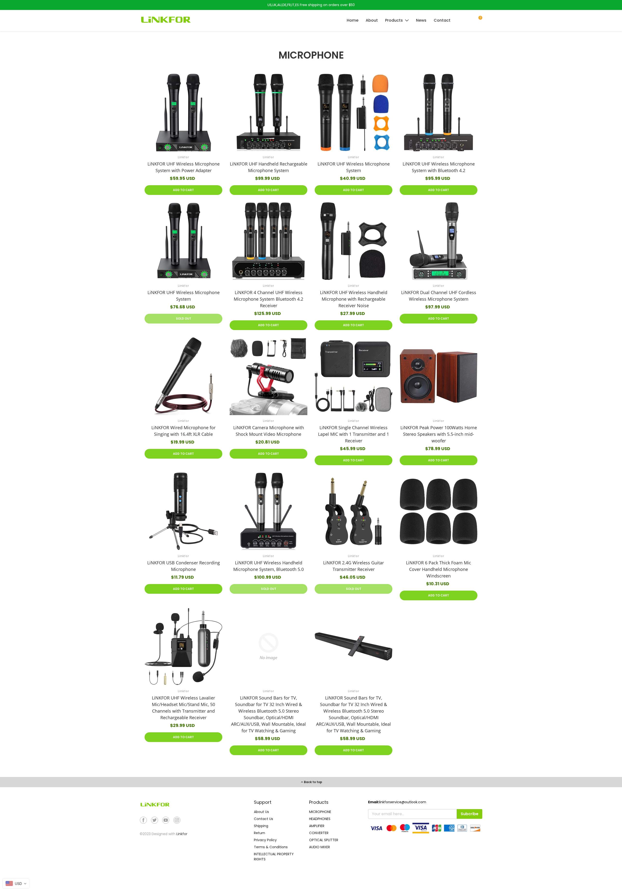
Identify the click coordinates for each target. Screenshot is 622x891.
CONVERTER (318, 832)
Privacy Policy (265, 840)
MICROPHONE (320, 811)
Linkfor (181, 833)
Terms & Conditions (271, 847)
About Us (261, 811)
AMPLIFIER (316, 825)
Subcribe (469, 814)
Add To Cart (183, 190)
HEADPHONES (319, 818)
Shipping (261, 825)
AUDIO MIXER (319, 847)
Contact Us (263, 818)
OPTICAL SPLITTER (323, 840)
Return (259, 832)
